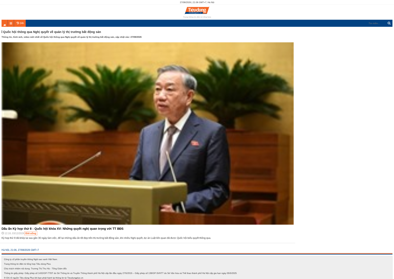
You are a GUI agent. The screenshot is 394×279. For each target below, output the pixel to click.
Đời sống (30, 233)
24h (21, 23)
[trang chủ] (197, 14)
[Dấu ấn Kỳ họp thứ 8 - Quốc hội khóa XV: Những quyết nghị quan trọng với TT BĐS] (148, 224)
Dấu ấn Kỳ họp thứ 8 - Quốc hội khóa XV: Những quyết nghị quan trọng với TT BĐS (62, 228)
